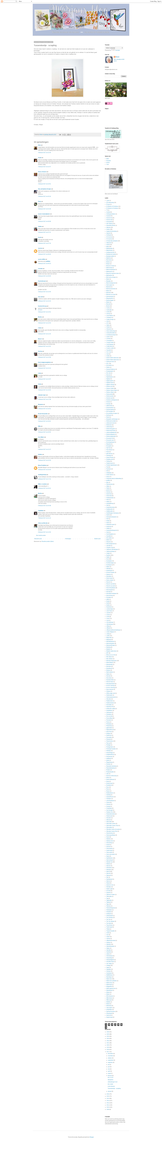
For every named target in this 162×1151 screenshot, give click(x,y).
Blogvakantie (109, 298)
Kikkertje (108, 568)
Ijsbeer (108, 539)
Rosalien (108, 160)
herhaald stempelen (111, 517)
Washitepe (109, 977)
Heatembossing (110, 507)
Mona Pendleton (42, 465)
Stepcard (108, 875)
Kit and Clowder (110, 572)
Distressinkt (109, 394)
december (110, 1053)
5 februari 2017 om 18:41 (44, 408)
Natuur (108, 674)
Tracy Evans (109, 925)
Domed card (109, 398)
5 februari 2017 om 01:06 (44, 209)
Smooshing (109, 842)
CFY (107, 323)
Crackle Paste (109, 342)
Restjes (108, 770)
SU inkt (108, 890)
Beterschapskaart (110, 269)
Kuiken (108, 605)
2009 (108, 1109)
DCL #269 (110, 1084)
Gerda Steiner (109, 474)
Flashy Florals (109, 457)
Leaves (108, 614)
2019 (108, 1047)
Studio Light (109, 888)
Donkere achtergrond (111, 400)
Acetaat (108, 212)
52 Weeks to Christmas (112, 208)
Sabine (40, 226)
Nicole (108, 162)
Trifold (108, 929)
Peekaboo (109, 714)
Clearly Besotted (110, 332)
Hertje (107, 520)
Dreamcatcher (110, 407)
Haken (108, 501)
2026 (108, 1032)
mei (109, 1069)
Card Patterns (109, 315)
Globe (107, 488)
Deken (108, 367)
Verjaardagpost (110, 959)
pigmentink (109, 727)
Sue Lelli (40, 296)
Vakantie (108, 944)
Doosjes (108, 403)
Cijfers (108, 325)
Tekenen (108, 906)
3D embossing (110, 202)
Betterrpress (109, 271)
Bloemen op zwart (111, 294)
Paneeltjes (109, 704)
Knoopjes (108, 597)
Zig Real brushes (110, 1011)
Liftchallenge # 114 (112, 1082)
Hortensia (108, 526)
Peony (108, 722)
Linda (39, 373)
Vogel (107, 967)
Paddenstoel (109, 701)
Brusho (108, 306)
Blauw (108, 290)
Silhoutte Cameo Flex (111, 831)
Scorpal (108, 806)
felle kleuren (109, 453)
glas (107, 482)
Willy (39, 426)
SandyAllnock (109, 796)
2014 (108, 1098)
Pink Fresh (109, 731)
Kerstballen (109, 561)
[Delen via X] (66, 135)
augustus (110, 1062)
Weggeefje (109, 986)
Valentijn (108, 950)
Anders (108, 229)
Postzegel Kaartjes (111, 748)
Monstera (108, 666)
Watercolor (109, 979)
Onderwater (109, 695)
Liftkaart (108, 628)
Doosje (108, 401)
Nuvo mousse (109, 689)
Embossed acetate (111, 421)
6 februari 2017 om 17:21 (44, 479)
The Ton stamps (110, 921)
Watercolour (109, 982)
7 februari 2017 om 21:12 (44, 518)
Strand (108, 883)
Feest (107, 451)
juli (109, 1064)
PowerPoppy (109, 752)
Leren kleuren (111, 1086)
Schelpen (108, 798)
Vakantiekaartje (110, 946)
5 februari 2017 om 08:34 (44, 254)
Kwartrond (109, 607)
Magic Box (109, 637)
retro (107, 773)
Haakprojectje (109, 497)
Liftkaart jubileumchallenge (113, 630)
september (111, 1060)
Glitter (107, 486)
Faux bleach (109, 449)
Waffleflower (109, 975)
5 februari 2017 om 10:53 (44, 323)
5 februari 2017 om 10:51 (44, 312)
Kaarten (108, 555)
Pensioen (108, 720)
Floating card (109, 459)
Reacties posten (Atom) (48, 541)
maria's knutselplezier (44, 214)
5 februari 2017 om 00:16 (44, 196)
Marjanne (40, 404)
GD (107, 470)
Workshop (108, 1005)
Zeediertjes (109, 1009)
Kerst (107, 559)
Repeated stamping (111, 766)
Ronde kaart (109, 783)
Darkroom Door (110, 361)
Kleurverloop (109, 595)
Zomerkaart (109, 1013)
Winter (108, 994)
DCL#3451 (109, 365)
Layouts (108, 612)
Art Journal (109, 237)
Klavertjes (108, 576)
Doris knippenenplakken (44, 362)
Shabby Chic (109, 812)
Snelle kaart (109, 850)
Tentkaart (108, 913)
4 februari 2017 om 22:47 (44, 166)
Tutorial (108, 938)
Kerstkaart (108, 564)
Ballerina (108, 258)
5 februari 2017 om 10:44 (44, 301)
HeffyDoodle (109, 511)
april (109, 1071)
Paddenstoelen (110, 702)
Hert (107, 518)
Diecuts (108, 375)
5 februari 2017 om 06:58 (44, 221)
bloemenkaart (109, 296)
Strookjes (108, 886)
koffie (107, 599)
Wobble (108, 1002)
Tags (107, 904)
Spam (107, 856)
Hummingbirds (110, 534)
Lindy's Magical (110, 632)
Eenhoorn (108, 415)
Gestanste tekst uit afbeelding (113, 478)
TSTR (107, 933)
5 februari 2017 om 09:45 (44, 276)
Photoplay (108, 724)
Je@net (40, 248)
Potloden (108, 750)
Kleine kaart (109, 578)
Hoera (108, 522)
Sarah (39, 237)
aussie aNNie (41, 259)
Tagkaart (108, 902)
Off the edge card (110, 693)
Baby (107, 246)
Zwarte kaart (109, 1017)
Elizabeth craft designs (112, 419)
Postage (108, 745)
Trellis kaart (109, 927)
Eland (107, 417)
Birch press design (111, 277)
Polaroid (108, 739)
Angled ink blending (111, 231)
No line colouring (110, 687)
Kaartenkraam (42, 281)
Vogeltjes (108, 969)
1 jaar (107, 200)
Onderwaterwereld (111, 697)
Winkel (108, 992)
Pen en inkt (109, 716)
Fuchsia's (108, 469)
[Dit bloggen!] (65, 135)
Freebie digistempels (111, 465)
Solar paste (109, 852)
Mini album (109, 656)
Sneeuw (108, 846)
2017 (108, 1051)
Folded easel (109, 463)
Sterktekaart (109, 879)
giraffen (108, 480)
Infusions (108, 541)
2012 (108, 1103)
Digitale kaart (109, 382)
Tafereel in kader (110, 894)
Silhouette (108, 821)
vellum (108, 954)
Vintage (108, 965)
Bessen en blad (110, 265)
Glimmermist (109, 484)
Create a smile (110, 348)
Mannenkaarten (110, 643)
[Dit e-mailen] (63, 135)
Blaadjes (108, 281)
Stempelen (109, 867)
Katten (108, 557)
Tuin (107, 934)
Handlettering (109, 503)
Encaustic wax (110, 440)
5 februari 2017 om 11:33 (44, 333)
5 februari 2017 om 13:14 (44, 368)
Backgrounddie (110, 256)
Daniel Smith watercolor (112, 357)
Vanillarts (108, 952)
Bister (107, 279)
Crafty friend (109, 346)
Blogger (92, 1137)
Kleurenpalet (109, 589)
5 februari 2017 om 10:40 (44, 291)
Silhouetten (109, 827)
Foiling (108, 461)
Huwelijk (108, 536)
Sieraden (108, 817)
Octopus (108, 691)
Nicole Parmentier (43, 413)
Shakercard (109, 816)
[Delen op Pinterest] (70, 135)
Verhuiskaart (109, 955)
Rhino (107, 777)
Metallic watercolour (111, 651)
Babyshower (109, 250)
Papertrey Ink (109, 706)
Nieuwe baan (109, 681)
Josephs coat (109, 547)
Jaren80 (108, 545)
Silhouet (108, 819)
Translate (117, 50)
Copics (108, 336)
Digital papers (109, 380)
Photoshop (109, 725)
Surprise (108, 892)
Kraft (107, 603)
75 (107, 210)
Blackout (108, 286)
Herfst (107, 515)
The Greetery (109, 917)
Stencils (108, 873)
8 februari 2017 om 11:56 (44, 532)
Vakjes (108, 948)
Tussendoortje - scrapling (114, 1088)
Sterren (108, 881)
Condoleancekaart (111, 334)
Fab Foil (108, 448)
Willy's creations (42, 484)
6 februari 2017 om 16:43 (44, 469)
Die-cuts (108, 373)
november (110, 1055)
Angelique (40, 510)
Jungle (108, 553)
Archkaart (108, 235)
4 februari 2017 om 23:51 (44, 184)
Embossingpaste (110, 434)
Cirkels (108, 327)
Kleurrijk (108, 591)
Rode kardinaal (110, 779)
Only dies (108, 699)
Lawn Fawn (109, 610)
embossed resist (110, 423)
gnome (108, 490)
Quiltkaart (108, 758)
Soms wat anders (110, 854)
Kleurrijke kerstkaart (111, 593)
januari (110, 1091)
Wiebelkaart (109, 990)
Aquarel (108, 233)
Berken (108, 262)
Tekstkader (109, 910)
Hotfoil (108, 528)
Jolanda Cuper (42, 395)
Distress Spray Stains (111, 390)
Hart (107, 505)
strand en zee (109, 885)
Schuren (108, 804)
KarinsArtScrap (42, 306)
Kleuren (108, 582)
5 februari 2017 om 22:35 (44, 460)
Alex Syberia (109, 223)
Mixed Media (109, 662)
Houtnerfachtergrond (111, 530)
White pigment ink (110, 988)
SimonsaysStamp (110, 835)
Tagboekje (109, 900)
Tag (107, 898)
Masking (108, 647)
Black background (111, 283)
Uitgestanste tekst (110, 940)
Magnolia (108, 639)
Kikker (108, 566)
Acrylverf (108, 216)
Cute (107, 354)
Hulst (107, 532)
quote (107, 760)
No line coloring (110, 685)
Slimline (108, 839)
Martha (40, 493)
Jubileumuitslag (110, 551)
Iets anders (109, 538)
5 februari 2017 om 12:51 (44, 346)
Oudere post (97, 538)
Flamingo (108, 455)
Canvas (108, 313)
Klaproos (108, 574)
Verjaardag (109, 957)
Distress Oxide (110, 388)
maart (109, 1073)
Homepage (68, 538)
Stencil (108, 871)
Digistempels (109, 377)
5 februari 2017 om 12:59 (44, 357)
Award (108, 244)
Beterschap (109, 267)
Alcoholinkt (109, 221)
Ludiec (108, 635)
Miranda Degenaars (111, 660)
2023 (108, 1038)
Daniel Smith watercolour (112, 359)
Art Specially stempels (112, 241)
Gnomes (108, 492)
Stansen (108, 865)
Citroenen (108, 329)
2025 (108, 1034)
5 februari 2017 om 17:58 (44, 399)
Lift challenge (109, 622)
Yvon (107, 164)
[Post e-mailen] (60, 134)
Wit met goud (109, 996)
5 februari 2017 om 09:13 (44, 263)
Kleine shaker (109, 580)
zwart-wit (108, 1015)
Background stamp (111, 254)
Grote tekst (109, 495)
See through (109, 810)
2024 (108, 1036)
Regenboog (109, 762)
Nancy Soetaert (42, 171)
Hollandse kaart (110, 524)
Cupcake (108, 350)
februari (110, 1075)
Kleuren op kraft (110, 584)
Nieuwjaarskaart (110, 683)
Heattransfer (109, 509)
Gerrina (40, 351)
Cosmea (108, 338)
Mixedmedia (109, 664)
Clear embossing (110, 331)
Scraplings (109, 808)
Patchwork (109, 712)
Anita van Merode (42, 523)
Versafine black (110, 961)
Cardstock (108, 317)
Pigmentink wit (110, 729)
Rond (107, 781)
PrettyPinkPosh (110, 754)
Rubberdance (109, 793)
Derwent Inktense (110, 369)
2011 (108, 1105)
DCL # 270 (110, 1077)
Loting (108, 633)
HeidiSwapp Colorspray (112, 513)
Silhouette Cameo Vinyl (112, 825)
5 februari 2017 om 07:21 (44, 232)
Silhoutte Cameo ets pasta (113, 829)
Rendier (108, 764)
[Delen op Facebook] (68, 135)
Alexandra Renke (110, 225)
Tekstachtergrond (110, 908)
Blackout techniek (110, 288)
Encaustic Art (109, 438)
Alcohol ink (109, 217)
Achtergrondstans (110, 214)
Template (108, 911)
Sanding (108, 794)
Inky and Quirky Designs (44, 189)
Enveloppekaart (110, 442)
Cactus (108, 308)
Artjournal (108, 242)
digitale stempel (110, 384)
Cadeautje (109, 310)
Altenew (108, 227)
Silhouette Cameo (111, 823)
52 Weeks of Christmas (112, 206)
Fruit (107, 467)
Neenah (108, 676)
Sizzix (107, 837)
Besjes (108, 263)
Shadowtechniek (110, 814)
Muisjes (108, 670)
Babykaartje (109, 248)
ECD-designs (109, 411)
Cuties (108, 355)
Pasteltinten (109, 710)
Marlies (40, 317)
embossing (109, 426)
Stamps (108, 863)
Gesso (108, 476)
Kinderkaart (109, 570)
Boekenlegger (110, 300)
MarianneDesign (110, 645)
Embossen (109, 425)
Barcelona (109, 260)
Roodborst (109, 785)
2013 (108, 1100)
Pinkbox (108, 733)
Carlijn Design (110, 319)
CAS (107, 321)
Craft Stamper (109, 344)
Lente (107, 616)
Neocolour (109, 678)
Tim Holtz (108, 923)
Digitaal (108, 379)
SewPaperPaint (42, 474)
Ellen (39, 145)
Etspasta (108, 444)
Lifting (107, 626)
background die (110, 252)
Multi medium (109, 672)
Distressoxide (109, 396)
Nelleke (40, 454)
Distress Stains (110, 392)
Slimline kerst (109, 841)
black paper (109, 285)
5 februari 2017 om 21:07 (44, 449)
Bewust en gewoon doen (112, 273)
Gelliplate (108, 472)
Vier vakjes (109, 963)
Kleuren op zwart (110, 586)
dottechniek (109, 405)
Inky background (110, 543)
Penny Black (109, 718)
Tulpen (108, 936)
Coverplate (109, 340)
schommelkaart (110, 800)
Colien (39, 328)
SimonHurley (109, 833)
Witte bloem (109, 998)
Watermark (109, 984)
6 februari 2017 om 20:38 (44, 505)
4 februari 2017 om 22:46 (44, 152)
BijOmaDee (109, 275)
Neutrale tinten (110, 679)
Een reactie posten (41, 535)
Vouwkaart (109, 973)
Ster (107, 877)
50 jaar (108, 204)
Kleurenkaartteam (110, 587)
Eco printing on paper (111, 413)
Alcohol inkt (109, 219)
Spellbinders (109, 858)
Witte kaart (109, 1000)
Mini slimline (109, 658)
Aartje (39, 157)
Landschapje (109, 609)
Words (108, 1003)
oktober (110, 1058)
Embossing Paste (110, 430)
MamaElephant (110, 641)
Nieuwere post (38, 538)
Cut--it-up (108, 352)
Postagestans (109, 747)
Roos (107, 787)
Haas (107, 499)
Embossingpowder (111, 436)
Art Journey (109, 239)
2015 (108, 1096)
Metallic (108, 649)
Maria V (40, 339)
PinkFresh (108, 735)
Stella (39, 384)
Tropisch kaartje (110, 931)
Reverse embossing (111, 775)
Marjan (117, 57)
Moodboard (109, 668)
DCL (107, 363)
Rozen (108, 791)
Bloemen (108, 292)
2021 (108, 1043)
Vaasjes (108, 942)
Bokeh (108, 302)
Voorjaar (108, 971)
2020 (108, 1045)
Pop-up (108, 743)
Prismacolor (109, 756)
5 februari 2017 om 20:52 (44, 432)
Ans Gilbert (41, 437)
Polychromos (109, 741)
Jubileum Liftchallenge (112, 549)
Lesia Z (108, 618)
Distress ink (109, 386)
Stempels (108, 869)
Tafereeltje (109, 896)
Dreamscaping (110, 409)
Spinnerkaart (109, 860)
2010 (108, 1107)
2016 (108, 1094)
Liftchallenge (109, 624)
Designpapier (109, 371)
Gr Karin (40, 310)
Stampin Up (109, 862)
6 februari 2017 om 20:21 (44, 488)
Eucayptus (109, 446)
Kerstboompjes (110, 563)
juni (109, 1066)
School (108, 802)
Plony (39, 201)
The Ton (108, 919)
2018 (108, 1049)
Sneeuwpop (109, 848)
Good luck (108, 494)
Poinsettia (108, 737)
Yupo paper (109, 1007)
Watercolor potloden (111, 980)
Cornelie (40, 268)
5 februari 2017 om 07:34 (44, 243)
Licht (107, 620)
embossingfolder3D (111, 432)
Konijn (108, 601)
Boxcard (108, 304)
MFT (107, 653)
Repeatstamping (110, 768)
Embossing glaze (110, 428)
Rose (107, 789)
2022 (108, 1040)
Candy (108, 311)
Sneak (108, 844)
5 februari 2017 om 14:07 (44, 379)
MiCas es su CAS (110, 655)
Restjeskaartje (110, 772)
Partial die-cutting (110, 708)
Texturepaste (109, 915)
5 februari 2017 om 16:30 (44, 390)
